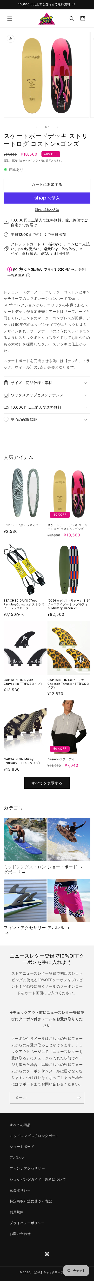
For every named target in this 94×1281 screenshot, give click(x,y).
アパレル (55, 927)
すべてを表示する (47, 783)
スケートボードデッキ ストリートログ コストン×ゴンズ (67, 527)
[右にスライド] (57, 126)
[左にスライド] (36, 126)
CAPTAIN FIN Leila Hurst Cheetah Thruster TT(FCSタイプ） (68, 683)
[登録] (79, 1097)
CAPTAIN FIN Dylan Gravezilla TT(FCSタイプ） (24, 681)
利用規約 (17, 1212)
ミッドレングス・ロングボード (25, 869)
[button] (9, 18)
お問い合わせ (20, 1234)
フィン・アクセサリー (25, 927)
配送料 (16, 160)
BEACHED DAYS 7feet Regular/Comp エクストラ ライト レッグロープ (24, 604)
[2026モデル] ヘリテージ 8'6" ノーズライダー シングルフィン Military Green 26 (68, 604)
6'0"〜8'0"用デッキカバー (23, 525)
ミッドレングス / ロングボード (34, 1136)
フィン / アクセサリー (27, 1168)
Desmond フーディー (62, 759)
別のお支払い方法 (47, 209)
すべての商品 (20, 1125)
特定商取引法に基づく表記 (31, 1201)
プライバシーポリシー (27, 1223)
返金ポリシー (20, 1190)
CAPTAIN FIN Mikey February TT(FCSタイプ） (23, 761)
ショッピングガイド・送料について (38, 1179)
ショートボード (62, 866)
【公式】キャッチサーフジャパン (53, 1272)
